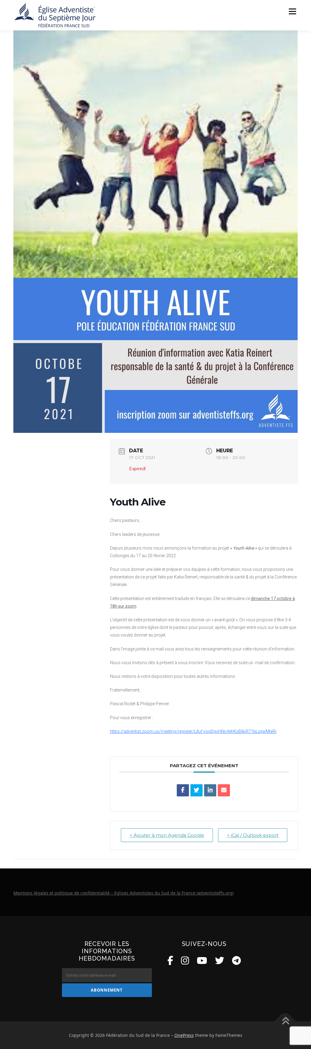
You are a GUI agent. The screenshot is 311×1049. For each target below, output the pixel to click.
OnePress (184, 1035)
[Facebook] (170, 960)
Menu (292, 11)
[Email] (224, 790)
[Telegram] (236, 960)
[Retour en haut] (285, 1021)
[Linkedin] (210, 790)
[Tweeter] (196, 790)
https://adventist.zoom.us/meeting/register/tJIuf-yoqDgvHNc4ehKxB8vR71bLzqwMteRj (193, 731)
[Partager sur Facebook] (183, 790)
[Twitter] (219, 960)
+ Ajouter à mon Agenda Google (167, 835)
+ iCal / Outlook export (253, 835)
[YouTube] (202, 960)
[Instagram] (185, 960)
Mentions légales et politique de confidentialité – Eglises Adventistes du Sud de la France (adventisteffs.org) (123, 893)
